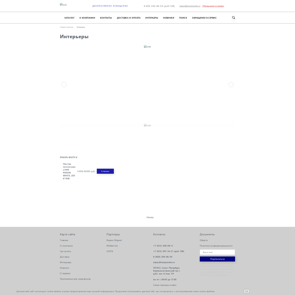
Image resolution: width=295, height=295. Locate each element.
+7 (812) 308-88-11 (163, 245)
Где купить (65, 251)
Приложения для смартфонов (75, 278)
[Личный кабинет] (226, 6)
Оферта (204, 240)
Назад (150, 217)
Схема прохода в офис (164, 284)
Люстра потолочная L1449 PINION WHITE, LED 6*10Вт (69, 171)
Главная (64, 240)
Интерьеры (151, 17)
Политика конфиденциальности (216, 245)
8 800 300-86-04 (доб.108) (159, 6)
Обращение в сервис (204, 17)
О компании (87, 17)
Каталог (70, 17)
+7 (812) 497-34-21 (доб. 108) (168, 251)
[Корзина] (233, 6)
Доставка (64, 256)
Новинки (168, 17)
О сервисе (65, 273)
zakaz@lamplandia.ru (189, 5)
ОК (246, 291)
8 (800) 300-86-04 (162, 256)
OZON (109, 251)
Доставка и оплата (128, 17)
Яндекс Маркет (114, 240)
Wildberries (112, 245)
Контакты (106, 17)
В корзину (105, 171)
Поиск (183, 17)
